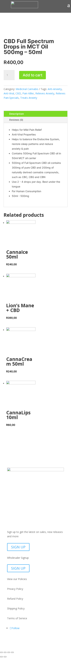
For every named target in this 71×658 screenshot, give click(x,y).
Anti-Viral (9, 93)
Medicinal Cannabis (27, 89)
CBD (18, 93)
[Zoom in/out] (1, 652)
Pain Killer (28, 93)
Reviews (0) (16, 119)
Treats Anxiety (28, 97)
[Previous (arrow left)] (1, 656)
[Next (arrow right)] (5, 656)
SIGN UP (18, 547)
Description (16, 113)
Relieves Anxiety (44, 93)
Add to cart (32, 75)
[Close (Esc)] (12, 652)
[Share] (8, 652)
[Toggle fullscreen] (5, 652)
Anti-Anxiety (55, 89)
